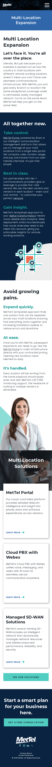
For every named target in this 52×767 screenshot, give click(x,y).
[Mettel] (26, 740)
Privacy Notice (26, 753)
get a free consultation (26, 722)
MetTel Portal (11, 137)
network (18, 198)
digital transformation (22, 215)
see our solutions (26, 677)
